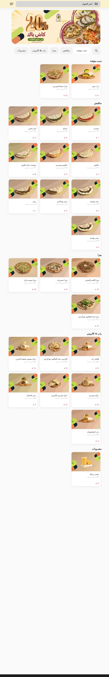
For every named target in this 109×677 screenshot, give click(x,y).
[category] (56, 27)
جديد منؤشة (82, 50)
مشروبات (21, 50)
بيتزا (54, 50)
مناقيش (66, 50)
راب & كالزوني (39, 50)
